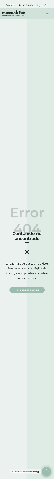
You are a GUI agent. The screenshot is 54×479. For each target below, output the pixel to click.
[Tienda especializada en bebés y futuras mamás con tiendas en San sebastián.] (21, 13)
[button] (46, 471)
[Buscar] (39, 5)
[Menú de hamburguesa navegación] (48, 13)
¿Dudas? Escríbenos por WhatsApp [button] (25, 471)
